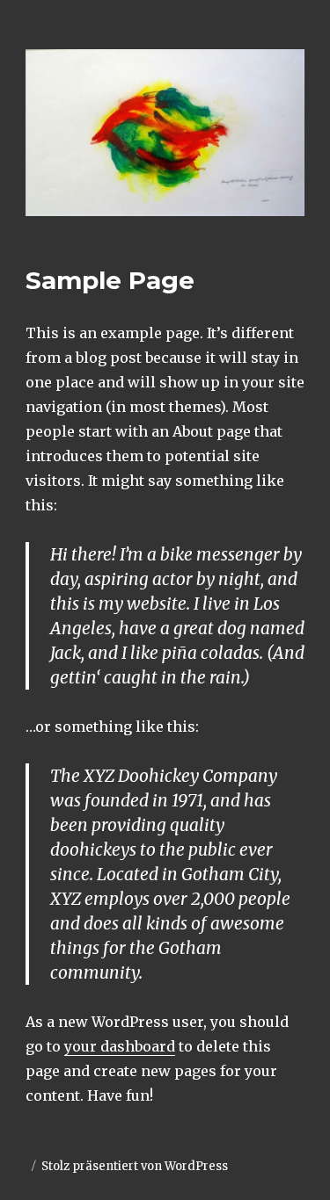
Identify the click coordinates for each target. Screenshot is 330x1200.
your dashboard (119, 1046)
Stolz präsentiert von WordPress (134, 1166)
